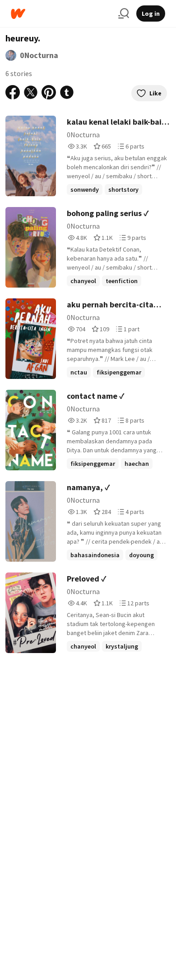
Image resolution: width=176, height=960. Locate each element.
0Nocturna (39, 55)
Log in (151, 13)
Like (155, 93)
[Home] (61, 13)
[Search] (123, 13)
